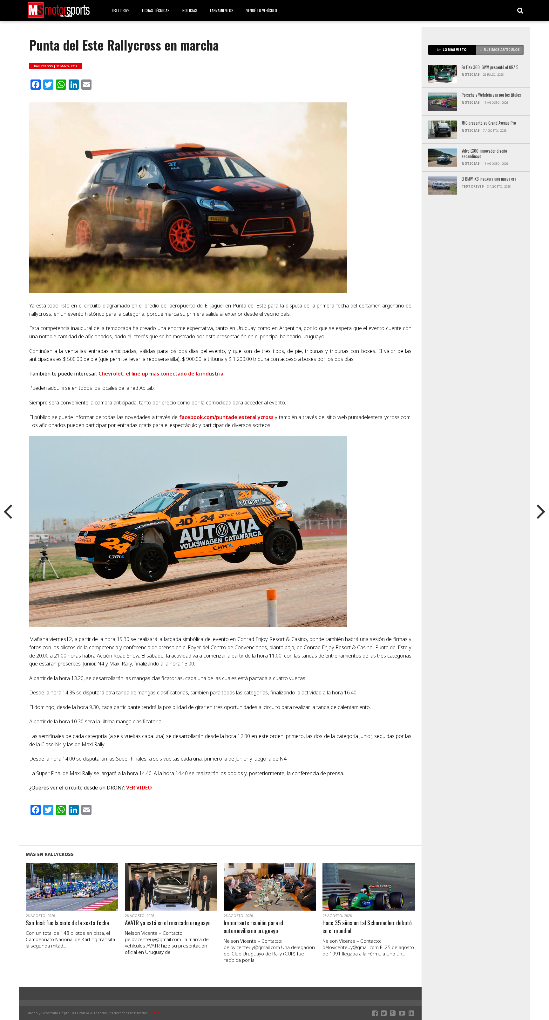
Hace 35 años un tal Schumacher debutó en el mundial (367, 927)
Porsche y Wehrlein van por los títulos (491, 95)
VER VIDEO (139, 787)
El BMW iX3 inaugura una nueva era (489, 179)
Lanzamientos (222, 10)
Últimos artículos (502, 50)
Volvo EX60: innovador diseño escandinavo (484, 153)
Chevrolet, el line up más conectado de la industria (160, 373)
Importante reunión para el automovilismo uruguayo (253, 927)
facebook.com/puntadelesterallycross (226, 417)
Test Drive (120, 10)
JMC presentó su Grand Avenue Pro (489, 123)
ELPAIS (154, 1013)
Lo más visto (454, 50)
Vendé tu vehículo (261, 10)
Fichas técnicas (156, 10)
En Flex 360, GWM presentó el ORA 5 (490, 67)
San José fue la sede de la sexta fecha (67, 923)
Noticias (189, 10)
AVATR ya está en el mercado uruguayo (168, 923)
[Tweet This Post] (71, 894)
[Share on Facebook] (58, 894)
